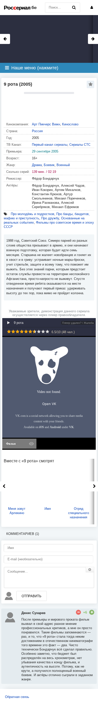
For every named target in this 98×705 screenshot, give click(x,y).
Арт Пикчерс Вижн (46, 124)
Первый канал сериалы (49, 144)
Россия (37, 131)
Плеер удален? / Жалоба (78, 322)
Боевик (49, 165)
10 (47, 331)
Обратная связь (17, 697)
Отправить (31, 596)
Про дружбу (50, 218)
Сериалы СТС (79, 144)
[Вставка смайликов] (90, 569)
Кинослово (70, 124)
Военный (63, 165)
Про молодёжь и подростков (32, 214)
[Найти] (74, 8)
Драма (37, 165)
